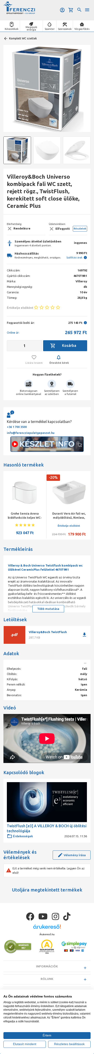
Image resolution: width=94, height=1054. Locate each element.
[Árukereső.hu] (47, 928)
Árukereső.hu (47, 934)
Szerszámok (65, 29)
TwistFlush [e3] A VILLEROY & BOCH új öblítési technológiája (46, 828)
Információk (47, 966)
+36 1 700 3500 (17, 426)
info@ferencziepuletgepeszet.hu (31, 432)
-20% (53, 477)
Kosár (71, 10)
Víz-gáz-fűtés (81, 29)
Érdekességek (23, 836)
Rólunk (47, 978)
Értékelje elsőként (69, 525)
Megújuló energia (31, 28)
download (84, 634)
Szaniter (50, 29)
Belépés (63, 10)
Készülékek (11, 29)
